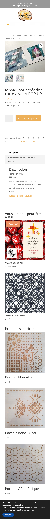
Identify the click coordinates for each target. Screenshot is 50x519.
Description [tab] (13, 152)
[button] (41, 45)
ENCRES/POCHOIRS (19, 35)
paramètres (29, 510)
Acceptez (8, 515)
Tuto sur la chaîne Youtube (21, 196)
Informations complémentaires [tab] (21, 157)
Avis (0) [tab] (11, 161)
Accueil (7, 35)
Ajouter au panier (28, 118)
